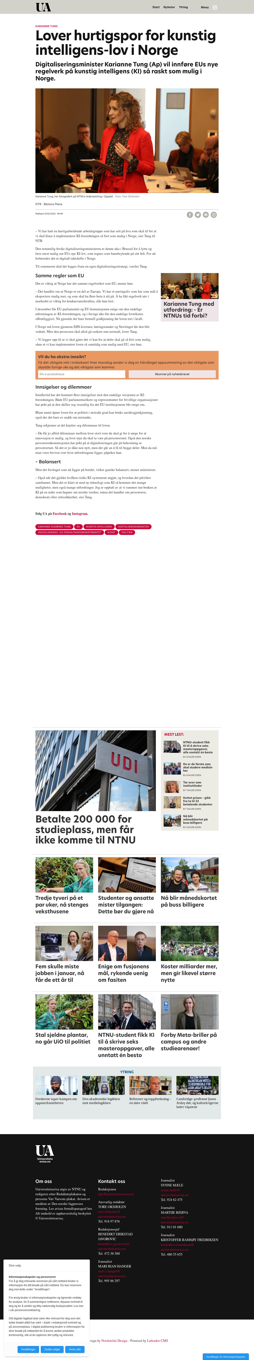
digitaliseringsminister (133, 526)
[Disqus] (127, 594)
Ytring (183, 7)
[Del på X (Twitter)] (198, 215)
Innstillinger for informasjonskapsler (225, 1356)
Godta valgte (52, 1349)
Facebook (60, 513)
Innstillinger (28, 1349)
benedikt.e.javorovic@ (113, 1243)
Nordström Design (114, 1340)
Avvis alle (75, 1349)
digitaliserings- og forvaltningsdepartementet (69, 532)
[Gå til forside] (43, 7)
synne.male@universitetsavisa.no (175, 1192)
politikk (127, 532)
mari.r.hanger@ (109, 1271)
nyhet (111, 532)
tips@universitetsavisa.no (116, 1194)
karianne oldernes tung (54, 526)
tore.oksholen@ (109, 1211)
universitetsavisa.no (112, 1216)
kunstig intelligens (99, 526)
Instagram (79, 513)
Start (156, 7)
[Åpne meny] (214, 7)
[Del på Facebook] (190, 215)
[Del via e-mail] (206, 215)
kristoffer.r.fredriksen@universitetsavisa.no (177, 1247)
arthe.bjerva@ (174, 1217)
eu (78, 526)
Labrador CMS (157, 1340)
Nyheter (169, 7)
